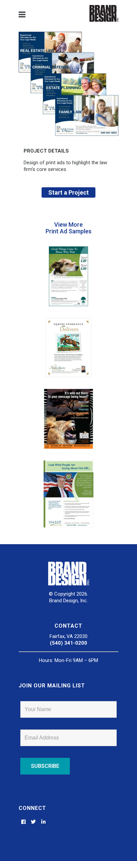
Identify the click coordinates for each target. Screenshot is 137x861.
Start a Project (68, 192)
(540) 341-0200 (68, 643)
